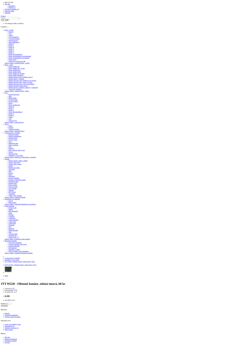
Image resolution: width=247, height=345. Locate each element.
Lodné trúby (12, 223)
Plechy (10, 103)
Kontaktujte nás (9, 326)
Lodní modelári (9, 206)
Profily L (11, 49)
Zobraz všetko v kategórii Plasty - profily (17, 63)
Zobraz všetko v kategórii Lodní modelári (17, 239)
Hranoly (11, 32)
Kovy (6, 93)
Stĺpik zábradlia (13, 230)
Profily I (11, 46)
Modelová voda (13, 143)
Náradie (7, 159)
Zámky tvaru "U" (13, 237)
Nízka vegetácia (13, 145)
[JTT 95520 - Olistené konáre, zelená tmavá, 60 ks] (20, 265)
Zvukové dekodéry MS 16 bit (17, 244)
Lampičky (11, 216)
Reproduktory (12, 248)
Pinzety (10, 173)
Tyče (9, 33)
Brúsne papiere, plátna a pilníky (18, 161)
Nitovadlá (11, 169)
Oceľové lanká (13, 100)
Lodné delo (11, 218)
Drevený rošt (12, 208)
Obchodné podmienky (11, 315)
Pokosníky (11, 176)
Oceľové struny (13, 101)
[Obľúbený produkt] (1, 279)
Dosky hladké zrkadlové (15, 75)
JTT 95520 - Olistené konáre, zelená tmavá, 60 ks (20, 261)
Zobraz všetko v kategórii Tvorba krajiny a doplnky (20, 157)
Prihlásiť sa (11, 7)
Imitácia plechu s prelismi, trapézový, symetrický (23, 87)
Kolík (10, 213)
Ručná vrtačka (12, 185)
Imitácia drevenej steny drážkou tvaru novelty (22, 80)
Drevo (6, 124)
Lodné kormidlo (13, 220)
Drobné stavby (12, 138)
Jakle (10, 96)
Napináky (11, 225)
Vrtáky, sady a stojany (15, 195)
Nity (9, 227)
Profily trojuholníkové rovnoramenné (19, 56)
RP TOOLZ (12, 192)
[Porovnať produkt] (3, 279)
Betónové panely (13, 134)
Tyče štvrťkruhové (14, 39)
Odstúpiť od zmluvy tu (12, 328)
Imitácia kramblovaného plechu (18, 86)
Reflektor (11, 229)
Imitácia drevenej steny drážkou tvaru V (20, 77)
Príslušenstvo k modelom (12, 199)
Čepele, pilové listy (14, 162)
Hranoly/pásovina (13, 94)
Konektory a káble (14, 249)
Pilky (10, 171)
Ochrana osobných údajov (13, 317)
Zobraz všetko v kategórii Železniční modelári (19, 253)
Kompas (11, 215)
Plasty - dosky (9, 65)
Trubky (10, 35)
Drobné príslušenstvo (14, 136)
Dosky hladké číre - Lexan (16, 68)
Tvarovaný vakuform (14, 89)
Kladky (10, 209)
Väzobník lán (12, 235)
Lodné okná (12, 222)
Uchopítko (11, 194)
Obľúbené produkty (11, 341)
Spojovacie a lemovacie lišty (17, 61)
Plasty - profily (9, 30)
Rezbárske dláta (13, 181)
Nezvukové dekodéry (15, 242)
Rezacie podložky (13, 178)
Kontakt (7, 313)
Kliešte (10, 166)
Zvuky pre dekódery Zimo (13, 324)
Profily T (11, 51)
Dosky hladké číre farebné (16, 73)
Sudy (10, 232)
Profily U (11, 44)
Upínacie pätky (13, 234)
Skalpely (11, 190)
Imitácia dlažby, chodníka (16, 79)
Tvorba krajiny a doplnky (12, 133)
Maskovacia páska (14, 168)
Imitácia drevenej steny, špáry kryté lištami (21, 84)
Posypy (10, 152)
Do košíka (4, 305)
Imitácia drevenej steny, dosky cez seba (20, 82)
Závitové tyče (12, 120)
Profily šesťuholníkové (15, 54)
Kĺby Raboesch (13, 211)
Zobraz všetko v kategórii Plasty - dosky (17, 91)
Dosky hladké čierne (14, 72)
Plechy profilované (14, 105)
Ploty (10, 147)
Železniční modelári (11, 241)
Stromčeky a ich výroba (15, 155)
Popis (6, 276)
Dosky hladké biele (14, 70)
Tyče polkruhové (13, 37)
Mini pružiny (12, 202)
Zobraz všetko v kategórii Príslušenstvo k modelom (20, 204)
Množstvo (4, 303)
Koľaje (10, 201)
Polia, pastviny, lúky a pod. (16, 150)
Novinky (7, 342)
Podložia (11, 148)
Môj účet (7, 337)
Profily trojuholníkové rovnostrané (18, 58)
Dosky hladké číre (14, 66)
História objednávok (11, 339)
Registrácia (11, 6)
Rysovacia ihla (12, 187)
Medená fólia (12, 98)
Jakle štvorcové (13, 40)
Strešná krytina (13, 154)
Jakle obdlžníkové (13, 42)
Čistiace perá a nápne (14, 164)
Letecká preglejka (13, 129)
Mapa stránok (9, 329)
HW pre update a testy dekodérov (18, 251)
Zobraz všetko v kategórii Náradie (15, 197)
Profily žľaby (12, 60)
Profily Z (11, 53)
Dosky (10, 126)
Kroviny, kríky (12, 140)
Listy (10, 141)
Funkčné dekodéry (14, 246)
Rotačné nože (12, 183)
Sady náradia (12, 188)
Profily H (11, 47)
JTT (13, 288)
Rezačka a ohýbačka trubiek (17, 180)
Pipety (10, 175)
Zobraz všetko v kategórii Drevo (14, 131)
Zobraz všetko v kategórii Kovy (14, 122)
